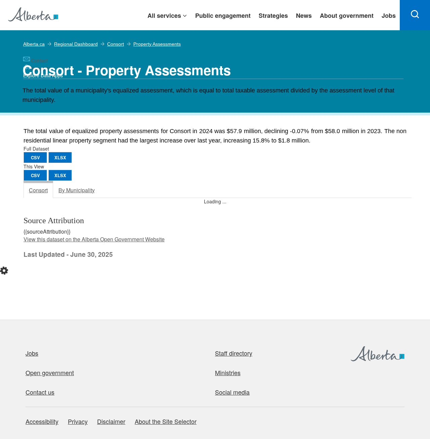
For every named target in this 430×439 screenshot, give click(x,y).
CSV (35, 157)
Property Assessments (157, 44)
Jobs (32, 353)
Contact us (40, 392)
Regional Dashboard (76, 44)
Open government (50, 372)
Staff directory (233, 353)
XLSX (60, 157)
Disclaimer (111, 421)
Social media (232, 392)
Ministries (228, 372)
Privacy (78, 421)
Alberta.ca (34, 44)
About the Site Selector (166, 421)
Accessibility (42, 421)
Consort (115, 44)
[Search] (415, 15)
